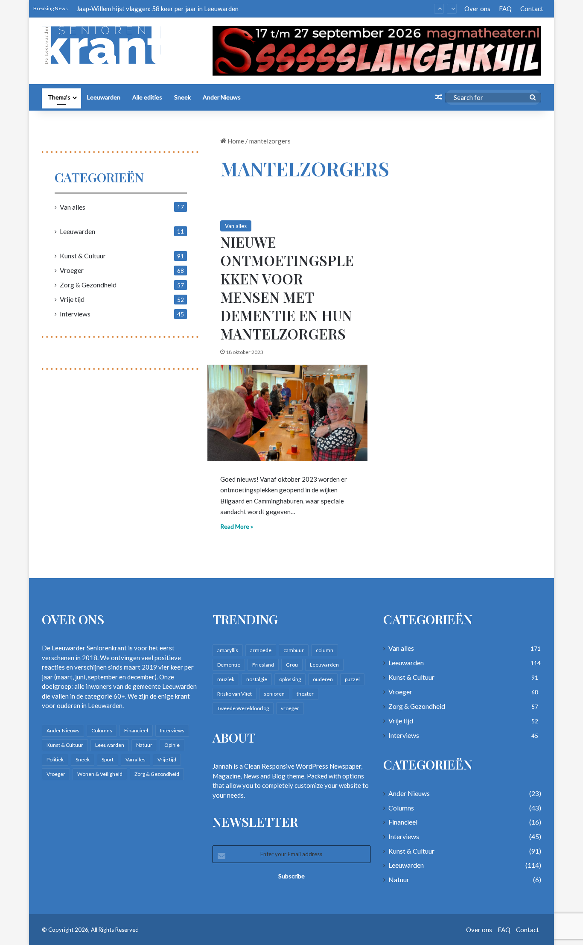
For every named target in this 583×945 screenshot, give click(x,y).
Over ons (477, 8)
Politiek (55, 759)
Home (235, 141)
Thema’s (59, 97)
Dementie (228, 664)
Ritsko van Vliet (234, 693)
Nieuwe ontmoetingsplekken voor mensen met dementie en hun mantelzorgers (287, 287)
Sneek (182, 97)
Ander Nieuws (222, 97)
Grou (292, 664)
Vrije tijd (72, 299)
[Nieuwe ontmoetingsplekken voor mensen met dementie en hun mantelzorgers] (287, 413)
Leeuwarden (103, 97)
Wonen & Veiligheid (99, 774)
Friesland (263, 664)
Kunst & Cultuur (83, 256)
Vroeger (72, 270)
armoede (260, 650)
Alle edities (147, 97)
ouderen (323, 679)
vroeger (290, 708)
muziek (225, 679)
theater (305, 693)
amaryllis (227, 650)
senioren (274, 693)
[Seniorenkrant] (105, 45)
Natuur (144, 745)
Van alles (236, 225)
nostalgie (256, 679)
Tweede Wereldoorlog (243, 708)
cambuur (293, 650)
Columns (101, 730)
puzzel (352, 679)
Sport (108, 759)
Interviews (75, 314)
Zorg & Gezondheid (88, 285)
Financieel (136, 730)
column (324, 650)
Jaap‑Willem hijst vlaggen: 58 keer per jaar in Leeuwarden (157, 8)
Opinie (172, 745)
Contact (531, 8)
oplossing (290, 679)
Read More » (236, 526)
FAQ (505, 8)
